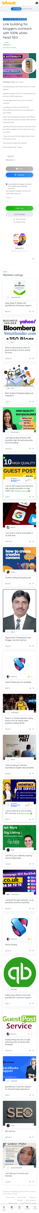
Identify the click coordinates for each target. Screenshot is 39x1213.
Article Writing (11, 945)
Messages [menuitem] (27, 1208)
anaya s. (13, 572)
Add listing (16, 9)
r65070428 (14, 989)
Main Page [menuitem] (4, 1209)
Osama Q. (14, 676)
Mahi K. (13, 632)
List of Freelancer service (28, 1203)
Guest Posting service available (18, 682)
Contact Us (32, 1197)
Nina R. (13, 759)
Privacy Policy (10, 1197)
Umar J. (13, 1125)
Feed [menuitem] (12, 1208)
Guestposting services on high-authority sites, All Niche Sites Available (18, 1042)
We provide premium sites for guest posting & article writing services (17, 350)
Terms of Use (21, 1197)
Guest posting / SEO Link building (15, 19)
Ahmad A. (14, 1034)
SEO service (10, 1131)
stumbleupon (15, 712)
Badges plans (13, 1203)
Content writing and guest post (18, 577)
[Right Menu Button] (37, 3)
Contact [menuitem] (35, 1208)
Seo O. (13, 342)
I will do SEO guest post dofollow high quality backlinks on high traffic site (19, 488)
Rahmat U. (19, 248)
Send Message (19, 214)
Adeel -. (13, 850)
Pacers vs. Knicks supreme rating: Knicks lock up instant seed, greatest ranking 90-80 (19, 720)
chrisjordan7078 (15, 297)
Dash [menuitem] (19, 1208)
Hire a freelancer (31, 1200)
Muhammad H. (15, 432)
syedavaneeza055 (16, 1168)
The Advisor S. (15, 894)
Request (20, 1200)
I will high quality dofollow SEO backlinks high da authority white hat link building (19, 440)
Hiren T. (13, 388)
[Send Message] (33, 259)
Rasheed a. (14, 478)
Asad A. (13, 527)
